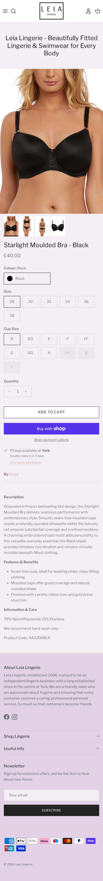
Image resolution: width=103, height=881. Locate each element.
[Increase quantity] (27, 391)
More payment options (51, 440)
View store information (25, 462)
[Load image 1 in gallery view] (51, 141)
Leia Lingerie (23, 864)
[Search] (16, 11)
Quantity (11, 381)
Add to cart (51, 412)
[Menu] (5, 11)
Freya (13, 474)
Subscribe (51, 810)
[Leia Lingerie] (51, 10)
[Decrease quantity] (8, 391)
